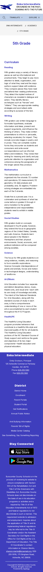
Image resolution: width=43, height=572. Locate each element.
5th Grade (24, 31)
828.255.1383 (22, 373)
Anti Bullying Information (20, 421)
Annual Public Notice (20, 413)
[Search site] (4, 17)
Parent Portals (20, 400)
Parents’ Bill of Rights (20, 426)
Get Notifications (20, 409)
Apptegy (26, 569)
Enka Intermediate (14, 26)
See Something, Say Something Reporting (20, 435)
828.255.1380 (23, 370)
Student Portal (20, 404)
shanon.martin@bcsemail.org (18, 551)
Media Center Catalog (20, 431)
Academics (32, 26)
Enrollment (20, 395)
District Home (20, 391)
